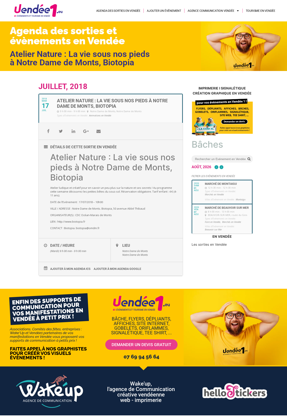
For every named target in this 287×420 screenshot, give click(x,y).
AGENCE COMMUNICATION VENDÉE (211, 10)
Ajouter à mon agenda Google (117, 268)
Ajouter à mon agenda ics (70, 268)
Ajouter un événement (164, 10)
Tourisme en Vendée (260, 10)
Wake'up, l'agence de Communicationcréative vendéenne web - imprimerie (141, 392)
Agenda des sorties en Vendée (118, 10)
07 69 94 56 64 (141, 356)
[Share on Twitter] (60, 131)
